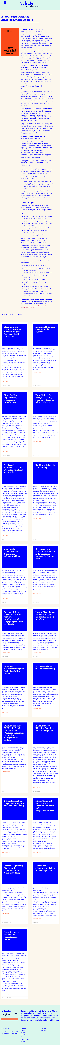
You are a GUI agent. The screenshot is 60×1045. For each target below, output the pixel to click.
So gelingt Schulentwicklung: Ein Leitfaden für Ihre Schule (14, 670)
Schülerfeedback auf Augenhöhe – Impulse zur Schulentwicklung (14, 803)
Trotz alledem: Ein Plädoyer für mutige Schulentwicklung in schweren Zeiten (44, 399)
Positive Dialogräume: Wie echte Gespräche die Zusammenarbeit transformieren (45, 616)
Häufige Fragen (25, 1039)
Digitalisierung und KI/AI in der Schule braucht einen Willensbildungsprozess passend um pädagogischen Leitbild (14, 733)
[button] (5, 2)
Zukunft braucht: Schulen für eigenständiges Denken (11, 936)
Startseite (23, 1028)
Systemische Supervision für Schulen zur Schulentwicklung (12, 553)
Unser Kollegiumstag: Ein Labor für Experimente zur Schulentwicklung (13, 869)
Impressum (44, 1028)
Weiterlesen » (6, 381)
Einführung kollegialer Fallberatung (45, 466)
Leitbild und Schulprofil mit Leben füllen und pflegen (45, 868)
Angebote (23, 1030)
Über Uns (23, 1034)
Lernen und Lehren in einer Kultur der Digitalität (45, 329)
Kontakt (23, 1041)
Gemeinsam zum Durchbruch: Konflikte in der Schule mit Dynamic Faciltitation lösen (45, 554)
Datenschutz (44, 1030)
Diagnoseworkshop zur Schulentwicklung (45, 667)
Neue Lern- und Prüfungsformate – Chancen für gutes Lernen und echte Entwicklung (12, 332)
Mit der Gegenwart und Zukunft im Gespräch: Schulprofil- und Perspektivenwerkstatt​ (45, 806)
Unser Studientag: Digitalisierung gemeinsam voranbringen (12, 399)
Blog (22, 1037)
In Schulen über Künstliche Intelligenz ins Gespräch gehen (45, 728)
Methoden (23, 1032)
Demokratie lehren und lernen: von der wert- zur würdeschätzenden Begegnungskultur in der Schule (13, 618)
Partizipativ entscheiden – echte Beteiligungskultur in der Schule (13, 468)
